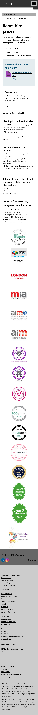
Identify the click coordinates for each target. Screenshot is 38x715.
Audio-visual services (8, 601)
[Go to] (19, 237)
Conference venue (7, 599)
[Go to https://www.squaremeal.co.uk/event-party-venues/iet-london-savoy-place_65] (19, 452)
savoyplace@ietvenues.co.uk (13, 636)
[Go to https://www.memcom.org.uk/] (19, 472)
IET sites (6, 4)
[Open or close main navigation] (34, 3)
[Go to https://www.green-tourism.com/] (19, 491)
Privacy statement (7, 666)
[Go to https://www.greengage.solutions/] (19, 413)
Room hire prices (9, 14)
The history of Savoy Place (10, 575)
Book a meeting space (8, 622)
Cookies (4, 669)
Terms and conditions (8, 585)
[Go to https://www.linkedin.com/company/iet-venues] (3, 560)
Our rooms (4, 607)
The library (5, 616)
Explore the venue (7, 609)
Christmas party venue (9, 596)
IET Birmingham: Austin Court (12, 649)
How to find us (6, 578)
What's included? (12, 49)
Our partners (19, 18)
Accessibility (5, 583)
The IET (4, 652)
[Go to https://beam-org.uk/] (19, 354)
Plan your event (12, 18)
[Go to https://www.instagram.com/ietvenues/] (7, 560)
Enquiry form (6, 639)
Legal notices (5, 672)
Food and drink (6, 619)
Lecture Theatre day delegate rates (18, 55)
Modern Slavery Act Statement (12, 674)
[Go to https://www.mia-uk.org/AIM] (19, 315)
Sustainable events (7, 580)
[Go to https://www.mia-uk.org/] (19, 296)
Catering (4, 604)
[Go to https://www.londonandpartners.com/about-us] (19, 276)
